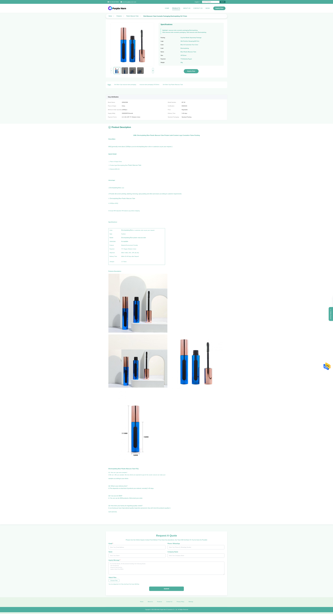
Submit (166, 589)
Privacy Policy (180, 601)
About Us (186, 8)
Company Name (173, 552)
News (208, 8)
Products (176, 8)
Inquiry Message (114, 560)
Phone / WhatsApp (174, 543)
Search (222, 2)
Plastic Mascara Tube (132, 16)
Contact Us (197, 8)
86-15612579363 (114, 2)
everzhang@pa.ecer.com (129, 2)
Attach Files (112, 577)
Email (111, 543)
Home (167, 8)
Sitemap (191, 601)
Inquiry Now (219, 8)
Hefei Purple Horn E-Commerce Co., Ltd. (167, 609)
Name (110, 552)
